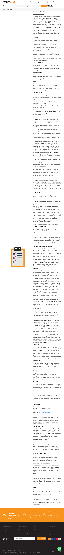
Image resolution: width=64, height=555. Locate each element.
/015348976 (50, 6)
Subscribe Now (41, 538)
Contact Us (35, 533)
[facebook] (53, 551)
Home (4, 9)
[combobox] (29, 6)
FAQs (19, 529)
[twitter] (55, 551)
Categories (35, 529)
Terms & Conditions (7, 533)
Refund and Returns (22, 531)
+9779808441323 (57, 6)
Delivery (34, 531)
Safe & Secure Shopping (23, 533)
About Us (5, 529)
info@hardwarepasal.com (45, 412)
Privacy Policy (5, 531)
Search (44, 6)
